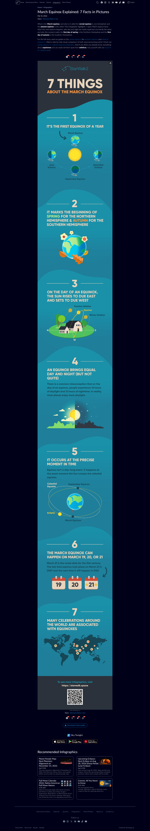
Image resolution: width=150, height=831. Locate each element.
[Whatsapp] (83, 57)
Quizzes (65, 811)
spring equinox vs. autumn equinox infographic (56, 45)
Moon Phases (88, 811)
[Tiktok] (120, 2)
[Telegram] (77, 57)
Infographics (47, 7)
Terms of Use (27, 827)
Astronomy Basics (48, 19)
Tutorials (56, 811)
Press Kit (35, 827)
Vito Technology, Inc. (75, 710)
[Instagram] (105, 2)
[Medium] (113, 2)
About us (99, 811)
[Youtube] (116, 2)
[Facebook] (102, 2)
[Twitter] (109, 2)
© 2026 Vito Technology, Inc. (127, 827)
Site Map (41, 827)
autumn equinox (91, 39)
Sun (57, 19)
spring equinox (75, 39)
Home (40, 7)
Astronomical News (43, 811)
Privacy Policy (19, 827)
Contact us (110, 811)
